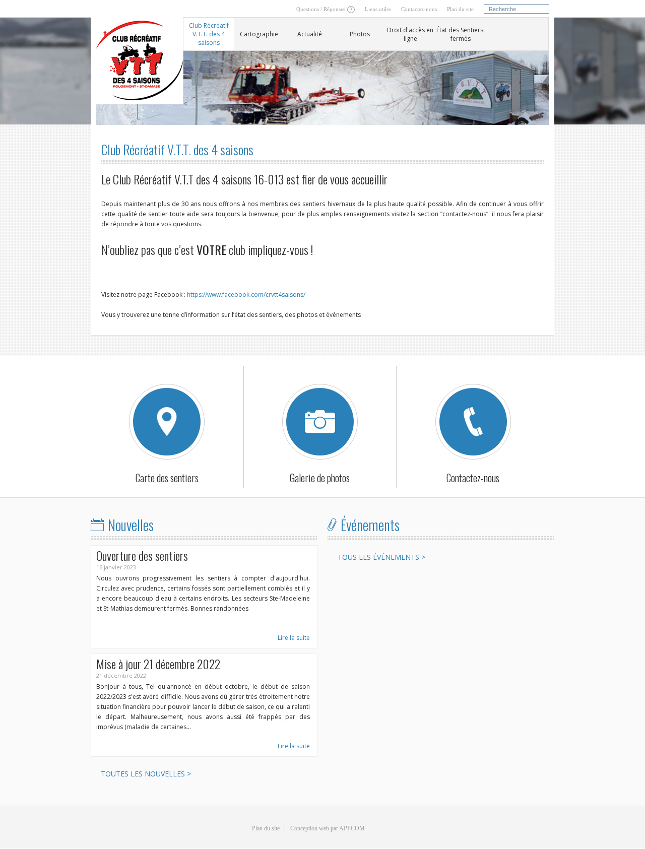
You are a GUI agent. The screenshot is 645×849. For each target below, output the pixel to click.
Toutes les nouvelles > (146, 773)
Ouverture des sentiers (142, 555)
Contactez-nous (419, 9)
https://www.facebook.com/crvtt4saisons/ (246, 294)
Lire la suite (294, 637)
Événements (370, 524)
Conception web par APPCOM (327, 828)
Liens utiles (378, 9)
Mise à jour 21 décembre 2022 (158, 664)
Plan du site (460, 9)
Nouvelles (131, 524)
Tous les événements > (381, 557)
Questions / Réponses (320, 9)
